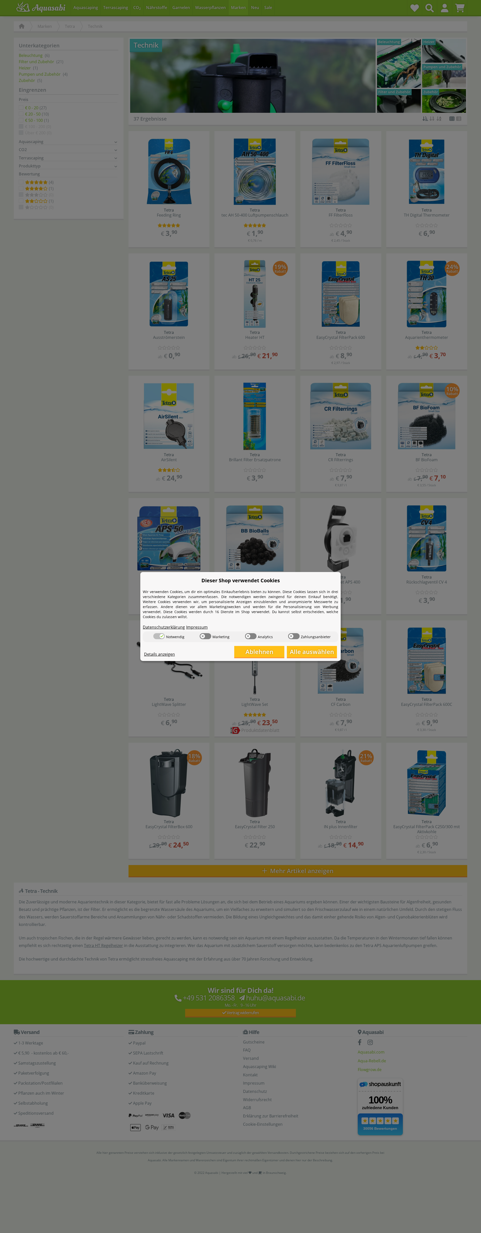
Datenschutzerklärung (164, 627)
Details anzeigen (159, 654)
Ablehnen (259, 651)
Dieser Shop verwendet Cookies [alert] (240, 580)
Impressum (197, 627)
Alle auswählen (312, 651)
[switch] (159, 636)
